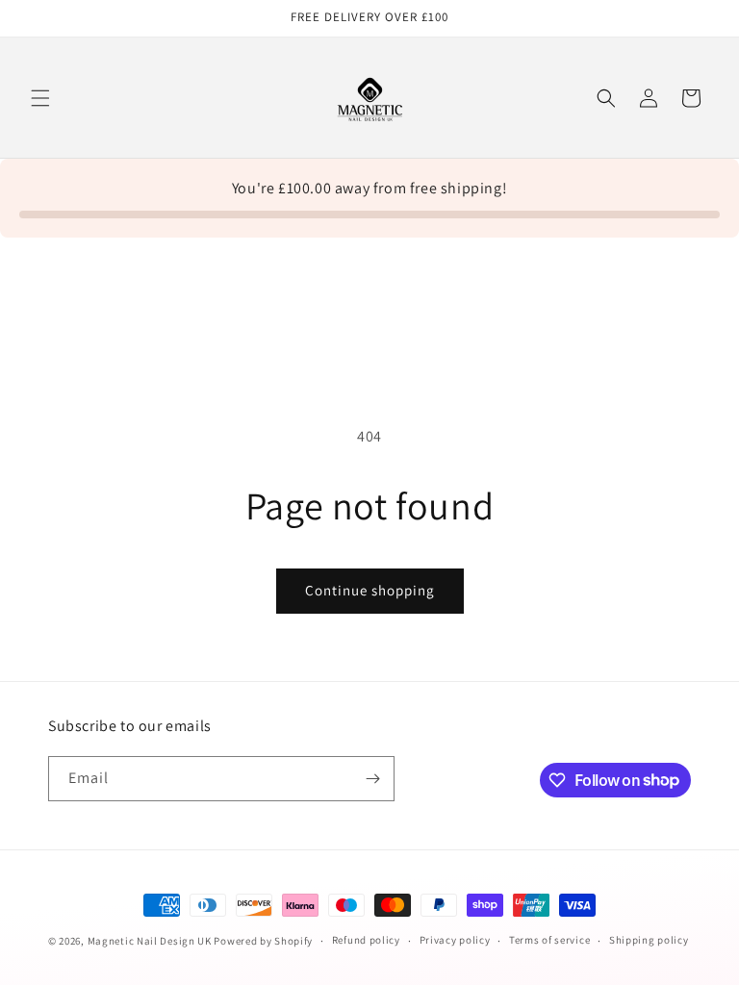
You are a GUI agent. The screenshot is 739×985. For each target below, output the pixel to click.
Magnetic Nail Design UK (151, 940)
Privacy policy (455, 940)
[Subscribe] (372, 778)
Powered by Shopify (263, 940)
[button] (40, 98)
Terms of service (549, 940)
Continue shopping (370, 590)
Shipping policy (649, 940)
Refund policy (366, 940)
